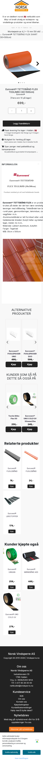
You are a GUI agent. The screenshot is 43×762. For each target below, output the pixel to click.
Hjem (13, 28)
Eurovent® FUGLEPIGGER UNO (14, 354)
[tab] (21, 164)
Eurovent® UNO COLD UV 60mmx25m (11, 617)
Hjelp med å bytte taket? (21, 710)
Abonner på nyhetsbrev (21, 729)
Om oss (21, 699)
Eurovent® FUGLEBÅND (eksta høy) (31, 471)
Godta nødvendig (11, 752)
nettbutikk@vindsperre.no (21, 686)
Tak (19, 28)
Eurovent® (20, 94)
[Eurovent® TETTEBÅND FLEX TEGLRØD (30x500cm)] (21, 62)
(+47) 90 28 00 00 (23, 683)
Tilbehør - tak (27, 28)
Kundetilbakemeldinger (21, 707)
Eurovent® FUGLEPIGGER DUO (30, 354)
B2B (21, 696)
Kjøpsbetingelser (21, 704)
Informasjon (9, 164)
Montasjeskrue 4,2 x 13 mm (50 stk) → (25, 31)
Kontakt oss (21, 702)
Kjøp (13, 364)
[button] (18, 82)
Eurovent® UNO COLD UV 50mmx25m (30, 418)
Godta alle (31, 752)
